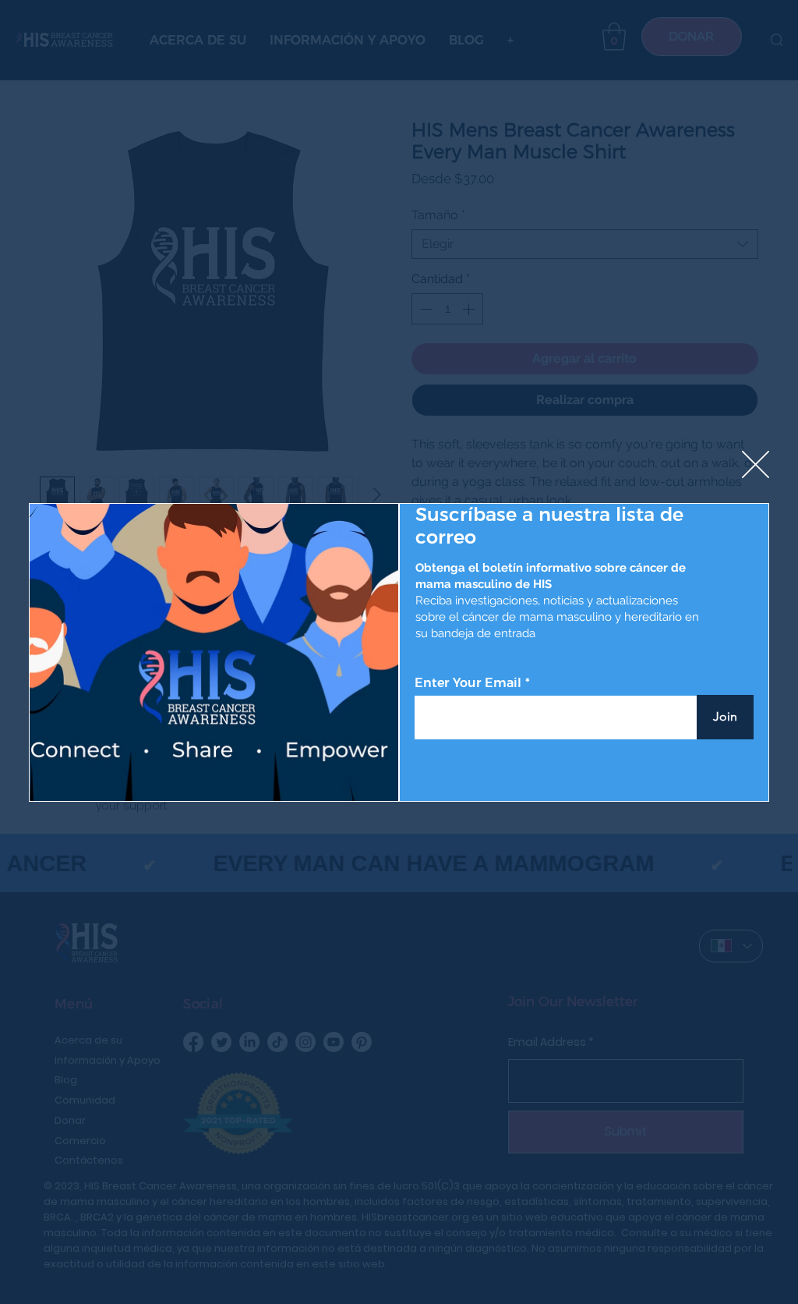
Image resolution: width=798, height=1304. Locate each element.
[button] (755, 465)
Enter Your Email (468, 683)
